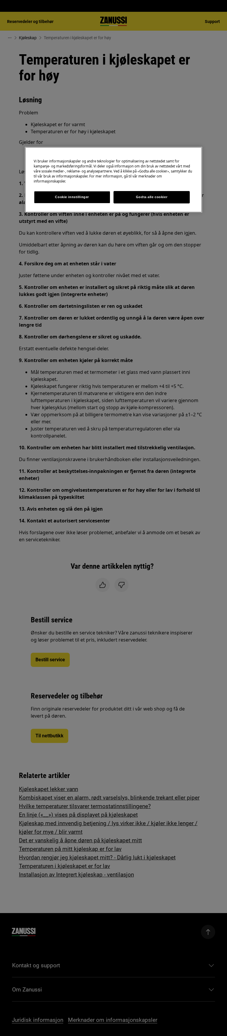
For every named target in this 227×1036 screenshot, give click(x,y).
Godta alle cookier (151, 197)
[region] (113, 180)
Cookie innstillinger (72, 197)
